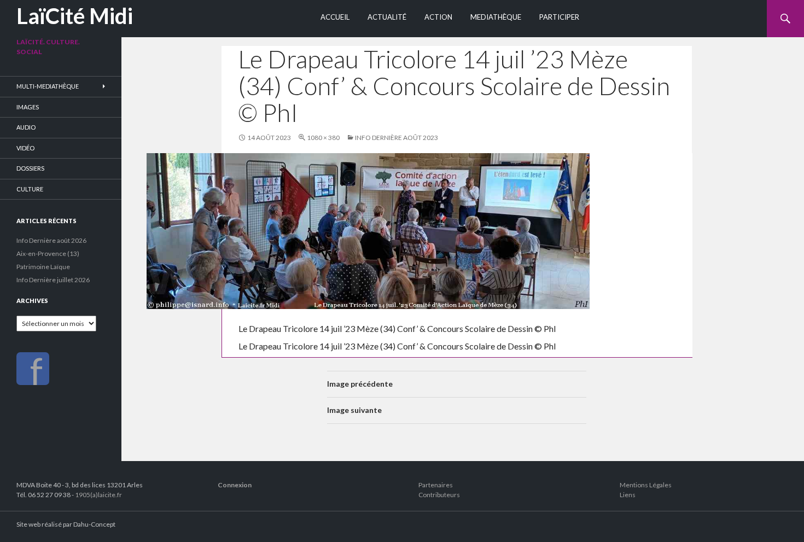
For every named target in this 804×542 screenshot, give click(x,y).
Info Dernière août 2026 (51, 240)
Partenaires (435, 485)
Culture (29, 189)
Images (27, 106)
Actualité (387, 17)
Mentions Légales (646, 485)
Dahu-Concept (94, 524)
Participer (559, 17)
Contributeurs (439, 495)
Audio (26, 127)
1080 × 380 (323, 137)
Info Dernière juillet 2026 (53, 280)
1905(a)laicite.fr (98, 495)
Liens (628, 495)
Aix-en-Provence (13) (47, 253)
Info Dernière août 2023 (396, 137)
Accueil (335, 17)
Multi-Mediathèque (47, 86)
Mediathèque (495, 17)
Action (438, 17)
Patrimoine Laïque (43, 267)
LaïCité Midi (74, 16)
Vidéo (25, 147)
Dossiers (30, 168)
